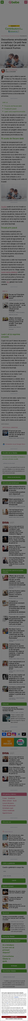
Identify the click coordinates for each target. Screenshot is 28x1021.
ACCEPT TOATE (14, 1016)
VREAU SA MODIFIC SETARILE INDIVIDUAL (14, 1018)
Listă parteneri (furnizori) (5, 1014)
